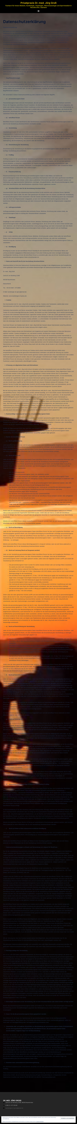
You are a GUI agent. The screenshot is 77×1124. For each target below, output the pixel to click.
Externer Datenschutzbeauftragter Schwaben (34, 1075)
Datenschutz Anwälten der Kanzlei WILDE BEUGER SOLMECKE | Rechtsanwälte (27, 1077)
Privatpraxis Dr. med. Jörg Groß (39, 2)
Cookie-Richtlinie (40, 1121)
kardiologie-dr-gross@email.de (14, 1108)
